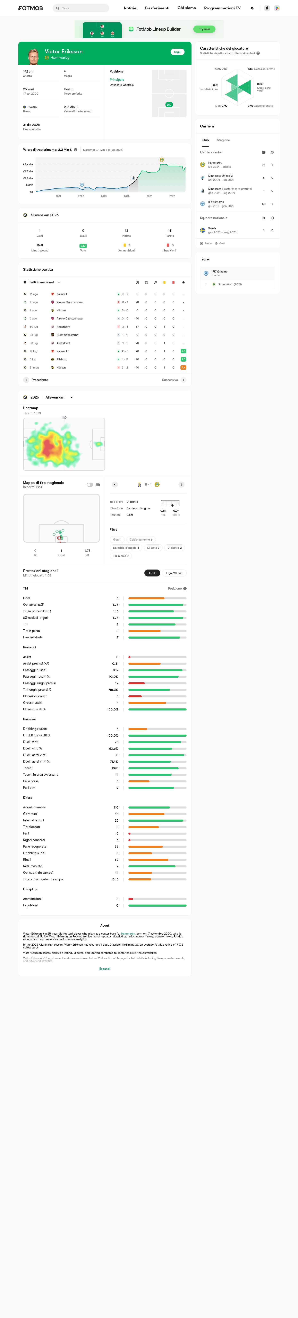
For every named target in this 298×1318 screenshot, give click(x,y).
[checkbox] (90, 485)
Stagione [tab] (223, 140)
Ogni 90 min (174, 573)
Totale (152, 573)
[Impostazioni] (252, 8)
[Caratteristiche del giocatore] (258, 53)
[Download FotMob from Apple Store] (267, 8)
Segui (177, 52)
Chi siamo (187, 8)
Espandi (104, 969)
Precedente (40, 380)
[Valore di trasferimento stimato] (75, 149)
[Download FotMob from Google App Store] (277, 8)
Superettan (225, 284)
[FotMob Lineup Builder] (149, 29)
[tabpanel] (237, 192)
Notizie (130, 8)
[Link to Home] (30, 8)
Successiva (170, 380)
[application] (110, 177)
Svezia (32, 107)
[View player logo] (33, 57)
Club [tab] (205, 140)
